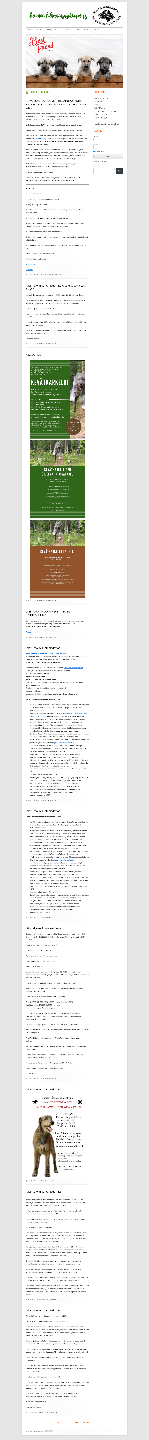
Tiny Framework (37, 1431)
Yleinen (58, 275)
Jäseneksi (97, 104)
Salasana (96, 144)
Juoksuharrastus (82, 30)
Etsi (94, 167)
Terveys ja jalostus (53, 30)
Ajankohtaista (51, 275)
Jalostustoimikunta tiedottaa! (43, 1191)
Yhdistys (28, 30)
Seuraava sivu (81, 1422)
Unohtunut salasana (100, 162)
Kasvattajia (99, 108)
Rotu (39, 30)
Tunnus (95, 136)
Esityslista (29, 270)
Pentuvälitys (100, 101)
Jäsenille (97, 30)
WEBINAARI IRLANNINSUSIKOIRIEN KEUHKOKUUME (46, 654)
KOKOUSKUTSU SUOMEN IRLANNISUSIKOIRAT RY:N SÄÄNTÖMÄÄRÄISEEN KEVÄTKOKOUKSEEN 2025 (56, 104)
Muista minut (99, 151)
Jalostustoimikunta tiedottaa (43, 648)
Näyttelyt (68, 30)
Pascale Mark (39, 275)
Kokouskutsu (31, 264)
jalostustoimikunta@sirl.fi (73, 668)
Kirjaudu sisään (48, 1431)
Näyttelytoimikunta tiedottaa (43, 928)
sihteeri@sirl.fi (40, 138)
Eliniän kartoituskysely (105, 111)
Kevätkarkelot (34, 354)
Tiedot (28, 632)
